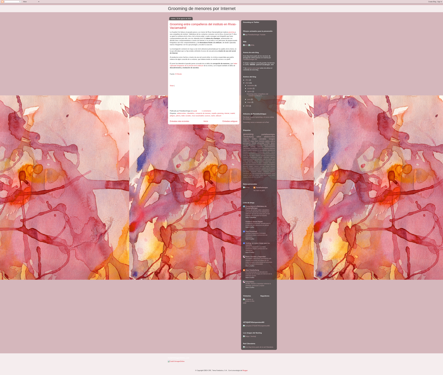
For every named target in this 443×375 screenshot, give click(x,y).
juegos (267, 166)
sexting (252, 146)
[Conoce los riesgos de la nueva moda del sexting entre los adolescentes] (249, 336)
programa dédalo (256, 171)
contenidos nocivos (257, 148)
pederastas (251, 170)
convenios (245, 159)
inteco (245, 150)
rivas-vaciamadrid (198, 116)
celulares (263, 155)
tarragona (245, 175)
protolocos (266, 171)
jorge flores (254, 141)
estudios (266, 148)
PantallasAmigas (262, 187)
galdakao (245, 164)
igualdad (245, 166)
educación (268, 161)
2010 (247, 83)
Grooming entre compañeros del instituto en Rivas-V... (257, 95)
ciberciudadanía (270, 146)
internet (226, 113)
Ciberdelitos (249, 282)
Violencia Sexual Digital (254, 221)
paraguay (245, 170)
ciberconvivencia (270, 155)
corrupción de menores (203, 113)
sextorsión (269, 173)
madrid (232, 113)
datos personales (248, 161)
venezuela (250, 177)
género (264, 164)
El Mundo (178, 74)
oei (267, 168)
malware (272, 145)
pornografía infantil (249, 143)
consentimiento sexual (255, 157)
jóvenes (273, 166)
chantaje (260, 146)
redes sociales (186, 116)
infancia (256, 166)
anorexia (252, 153)
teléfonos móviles (254, 175)
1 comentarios (206, 111)
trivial (261, 175)
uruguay (245, 177)
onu (270, 168)
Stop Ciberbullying (252, 270)
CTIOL (267, 143)
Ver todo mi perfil (259, 190)
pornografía (246, 171)
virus (255, 177)
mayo (249, 102)
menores (262, 141)
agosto (249, 91)
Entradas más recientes (179, 121)
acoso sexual (270, 152)
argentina (257, 153)
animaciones (246, 153)
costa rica (265, 159)
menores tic (256, 150)
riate (250, 173)
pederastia (257, 170)
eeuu (273, 161)
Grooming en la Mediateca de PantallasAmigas (255, 207)
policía (178, 116)
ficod (260, 162)
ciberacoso (252, 145)
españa (214, 113)
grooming (231, 32)
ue (274, 150)
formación (265, 162)
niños (259, 137)
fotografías (272, 162)
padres (267, 141)
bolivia (244, 155)
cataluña (257, 155)
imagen (251, 166)
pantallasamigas (268, 134)
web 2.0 (261, 177)
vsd (257, 177)
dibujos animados (259, 161)
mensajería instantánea (255, 168)
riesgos (272, 139)
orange (273, 168)
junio (249, 99)
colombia (245, 157)
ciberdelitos (191, 113)
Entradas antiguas (230, 121)
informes (272, 148)
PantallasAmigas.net (250, 59)
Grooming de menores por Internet (202, 8)
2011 (247, 80)
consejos (260, 145)
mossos (264, 168)
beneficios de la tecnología (267, 153)
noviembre (251, 85)
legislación (246, 168)
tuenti (213, 116)
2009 (247, 106)
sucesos (207, 116)
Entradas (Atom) (208, 129)
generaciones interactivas (255, 164)
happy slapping (271, 164)
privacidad (260, 143)
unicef (273, 175)
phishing (263, 170)
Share (172, 86)
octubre (250, 88)
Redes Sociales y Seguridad (255, 256)
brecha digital (251, 155)
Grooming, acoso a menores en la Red (256, 122)
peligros (172, 116)
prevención (263, 150)
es (249, 162)
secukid (264, 173)
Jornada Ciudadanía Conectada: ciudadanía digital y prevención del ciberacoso (256, 235)
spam (273, 173)
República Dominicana (257, 152)
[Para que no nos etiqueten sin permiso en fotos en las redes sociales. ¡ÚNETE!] (256, 326)
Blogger (244, 370)
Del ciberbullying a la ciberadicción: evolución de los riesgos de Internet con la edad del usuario (258, 273)
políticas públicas (270, 170)
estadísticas (255, 162)
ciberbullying (248, 137)
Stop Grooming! (251, 231)
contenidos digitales (269, 157)
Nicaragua (245, 152)
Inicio (206, 121)
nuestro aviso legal (253, 68)
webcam (218, 116)
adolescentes (181, 113)
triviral (265, 175)
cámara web (271, 159)
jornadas (262, 166)
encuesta (245, 162)
